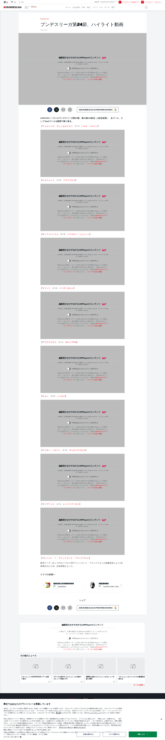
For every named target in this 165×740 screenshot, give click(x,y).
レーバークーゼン (71, 504)
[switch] (69, 68)
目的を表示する (88, 734)
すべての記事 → (139, 685)
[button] (145, 7)
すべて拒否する (114, 734)
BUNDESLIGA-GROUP (108, 2)
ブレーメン (47, 558)
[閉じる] (161, 719)
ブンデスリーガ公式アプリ (131, 2)
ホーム (68, 7)
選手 (113, 7)
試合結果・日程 (79, 7)
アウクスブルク (49, 342)
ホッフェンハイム (50, 234)
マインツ (46, 288)
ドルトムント (48, 180)
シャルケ (61, 396)
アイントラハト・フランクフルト (74, 558)
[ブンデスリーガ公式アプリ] (120, 1)
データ (107, 7)
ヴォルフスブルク (77, 450)
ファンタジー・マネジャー (153, 2)
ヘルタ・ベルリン (89, 126)
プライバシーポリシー (66, 727)
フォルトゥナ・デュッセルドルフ (57, 126)
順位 (89, 7)
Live (101, 7)
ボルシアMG (70, 342)
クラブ (95, 7)
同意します (141, 734)
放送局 (97, 2)
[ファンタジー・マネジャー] (142, 1)
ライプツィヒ (48, 504)
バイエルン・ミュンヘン (78, 234)
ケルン (45, 396)
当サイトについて (80, 727)
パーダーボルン (66, 288)
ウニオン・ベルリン (51, 450)
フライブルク (69, 180)
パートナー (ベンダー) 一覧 (12, 737)
